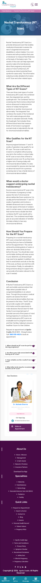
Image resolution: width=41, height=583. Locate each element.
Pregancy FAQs (21, 529)
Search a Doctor (21, 511)
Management (21, 458)
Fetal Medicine (7, 11)
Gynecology (21, 488)
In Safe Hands (21, 461)
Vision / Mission (21, 455)
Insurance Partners (21, 467)
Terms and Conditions (21, 543)
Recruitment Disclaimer (21, 552)
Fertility (21, 497)
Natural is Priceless (21, 464)
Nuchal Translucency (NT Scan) (24, 11)
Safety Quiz (21, 555)
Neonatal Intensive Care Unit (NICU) (21, 491)
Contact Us (21, 514)
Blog (21, 517)
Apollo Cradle (24, 571)
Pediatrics (21, 494)
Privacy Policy (21, 546)
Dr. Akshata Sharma (20, 404)
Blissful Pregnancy (21, 558)
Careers (21, 520)
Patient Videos (21, 526)
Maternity (21, 482)
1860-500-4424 (15, 334)
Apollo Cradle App (21, 540)
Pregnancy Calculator (21, 561)
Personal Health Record (21, 523)
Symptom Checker (21, 549)
